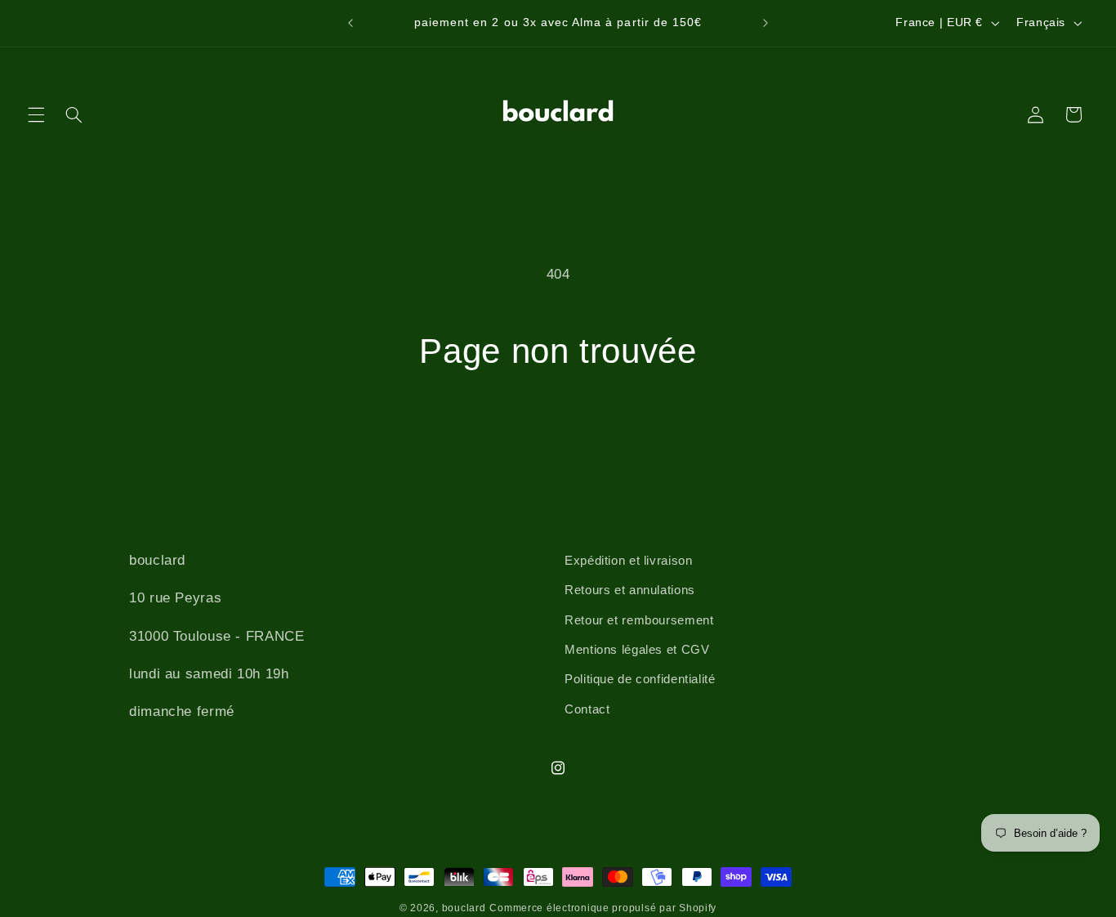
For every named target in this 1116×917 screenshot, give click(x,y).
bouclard (464, 908)
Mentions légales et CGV (637, 649)
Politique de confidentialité (640, 679)
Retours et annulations (630, 590)
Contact (587, 709)
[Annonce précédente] (350, 23)
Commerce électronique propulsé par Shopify (602, 908)
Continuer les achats (558, 437)
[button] (36, 114)
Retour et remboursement (639, 620)
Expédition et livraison (629, 560)
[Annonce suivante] (765, 23)
